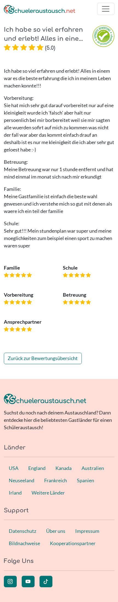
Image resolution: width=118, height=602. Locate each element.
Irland (15, 493)
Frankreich (55, 480)
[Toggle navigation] (105, 9)
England (37, 468)
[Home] (39, 8)
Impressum (87, 531)
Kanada (63, 468)
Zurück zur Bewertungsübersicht (43, 358)
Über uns (55, 531)
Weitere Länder (48, 493)
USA (13, 468)
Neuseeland (21, 480)
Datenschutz (22, 531)
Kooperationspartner (72, 543)
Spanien (85, 480)
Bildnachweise (24, 543)
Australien (93, 468)
